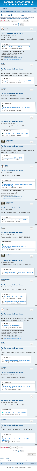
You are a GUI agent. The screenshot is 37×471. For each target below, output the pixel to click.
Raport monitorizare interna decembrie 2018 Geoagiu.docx (15, 439)
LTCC (6, 27)
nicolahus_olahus (5, 115)
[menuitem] (5, 8)
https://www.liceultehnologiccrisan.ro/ (12, 59)
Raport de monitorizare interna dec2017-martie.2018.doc (14, 247)
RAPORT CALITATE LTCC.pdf (13, 326)
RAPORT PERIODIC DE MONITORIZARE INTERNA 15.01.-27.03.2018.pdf (17, 185)
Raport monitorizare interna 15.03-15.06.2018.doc (19, 272)
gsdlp (2, 63)
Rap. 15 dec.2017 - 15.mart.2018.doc (15, 297)
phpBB (13, 467)
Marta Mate (10, 18)
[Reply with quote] (31, 29)
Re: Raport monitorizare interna (12, 69)
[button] (23, 24)
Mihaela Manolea (25, 18)
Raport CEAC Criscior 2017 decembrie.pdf (17, 47)
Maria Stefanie (16, 18)
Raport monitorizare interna (12, 15)
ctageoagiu (3, 88)
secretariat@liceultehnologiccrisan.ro (13, 57)
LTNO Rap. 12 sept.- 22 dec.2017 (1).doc (16, 133)
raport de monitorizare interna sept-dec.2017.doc (19, 81)
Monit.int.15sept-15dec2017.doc (13, 158)
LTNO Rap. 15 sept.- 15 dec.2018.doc (15, 412)
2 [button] (20, 24)
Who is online (4, 458)
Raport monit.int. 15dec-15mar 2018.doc (16, 220)
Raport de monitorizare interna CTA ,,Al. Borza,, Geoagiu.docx (16, 108)
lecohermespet (9, 140)
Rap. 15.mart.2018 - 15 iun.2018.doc (15, 301)
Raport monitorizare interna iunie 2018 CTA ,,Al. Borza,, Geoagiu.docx (16, 387)
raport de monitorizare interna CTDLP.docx (17, 360)
